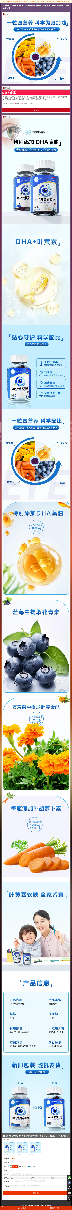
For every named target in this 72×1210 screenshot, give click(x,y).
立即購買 (36, 110)
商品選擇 (6, 1139)
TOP (2, 1209)
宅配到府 (24, 1166)
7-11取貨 (15, 1166)
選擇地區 (6, 1178)
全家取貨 (32, 1166)
